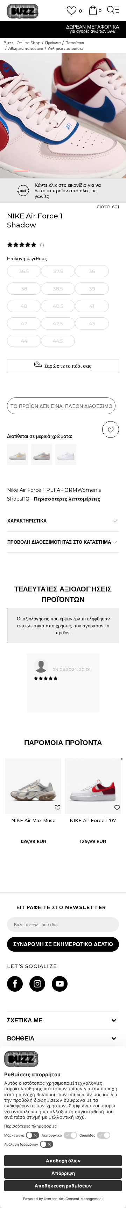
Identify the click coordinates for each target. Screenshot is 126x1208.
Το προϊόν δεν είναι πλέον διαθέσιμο (61, 406)
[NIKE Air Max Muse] (33, 786)
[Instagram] (37, 984)
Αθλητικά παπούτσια (25, 48)
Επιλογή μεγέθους (27, 259)
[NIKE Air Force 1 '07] (93, 786)
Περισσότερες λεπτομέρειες (67, 499)
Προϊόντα (53, 42)
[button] (119, 60)
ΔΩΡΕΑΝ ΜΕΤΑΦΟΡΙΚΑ (63, 27)
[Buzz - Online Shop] (22, 11)
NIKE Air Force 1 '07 (93, 820)
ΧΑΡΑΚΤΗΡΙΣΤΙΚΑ (27, 521)
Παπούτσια (74, 42)
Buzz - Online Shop (22, 42)
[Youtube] (60, 984)
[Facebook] (15, 984)
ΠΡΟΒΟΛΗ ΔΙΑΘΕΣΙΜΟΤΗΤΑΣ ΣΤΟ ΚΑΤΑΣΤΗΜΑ (59, 542)
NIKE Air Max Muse (33, 820)
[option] (63, 30)
